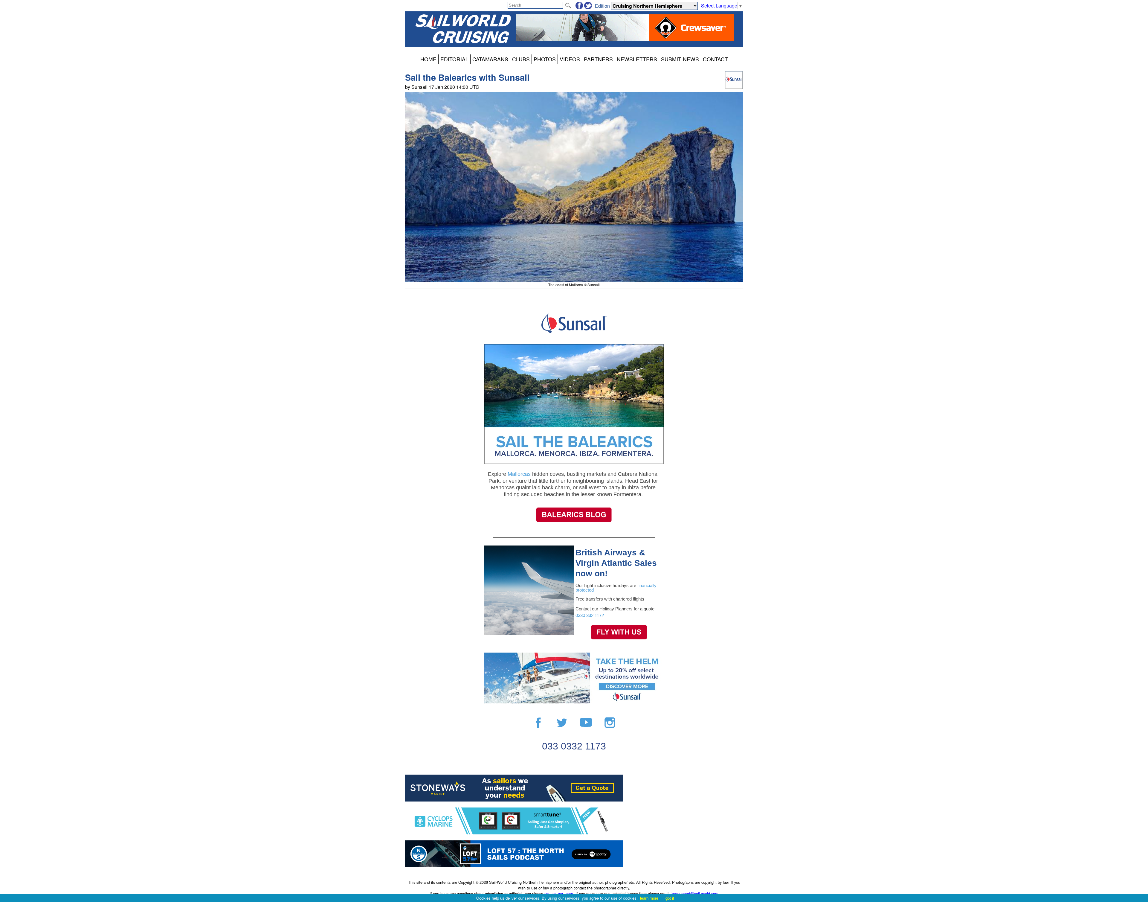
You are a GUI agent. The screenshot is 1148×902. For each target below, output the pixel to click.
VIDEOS (570, 59)
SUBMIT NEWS (680, 59)
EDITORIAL (454, 59)
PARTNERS (598, 59)
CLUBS (521, 59)
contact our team (558, 893)
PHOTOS (545, 59)
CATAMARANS (490, 59)
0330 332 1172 (590, 615)
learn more (649, 898)
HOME (428, 59)
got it (669, 898)
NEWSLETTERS (637, 59)
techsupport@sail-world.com (694, 893)
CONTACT (715, 59)
